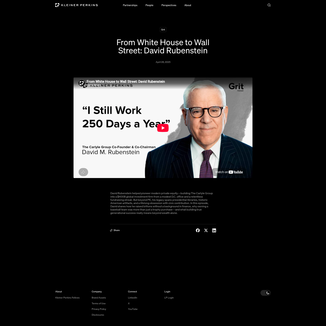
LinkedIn (132, 297)
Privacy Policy (99, 309)
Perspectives (168, 5)
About (187, 5)
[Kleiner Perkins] (76, 5)
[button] (265, 292)
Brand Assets (99, 297)
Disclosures (98, 315)
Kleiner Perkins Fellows (67, 297)
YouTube (133, 309)
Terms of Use (99, 303)
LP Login (169, 297)
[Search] (269, 5)
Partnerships (130, 5)
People (149, 5)
